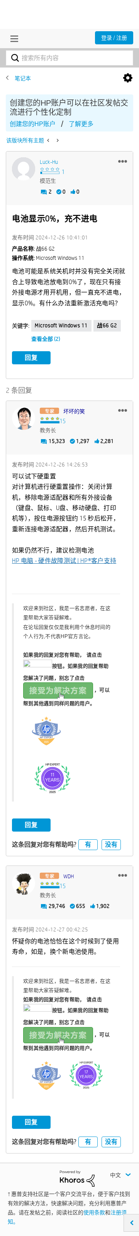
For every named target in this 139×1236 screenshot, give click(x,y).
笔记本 (23, 78)
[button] (122, 161)
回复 (31, 358)
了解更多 (81, 124)
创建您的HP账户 (33, 124)
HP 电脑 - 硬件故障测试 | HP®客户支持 (64, 561)
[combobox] (69, 58)
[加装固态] (49, 140)
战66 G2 (107, 325)
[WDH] (23, 883)
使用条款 (94, 1212)
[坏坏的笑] (23, 418)
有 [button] (88, 844)
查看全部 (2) (45, 338)
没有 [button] (111, 844)
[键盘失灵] (57, 140)
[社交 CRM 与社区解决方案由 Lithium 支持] (77, 1178)
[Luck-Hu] (23, 168)
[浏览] (12, 38)
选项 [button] (128, 78)
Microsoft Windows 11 (61, 325)
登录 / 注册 (114, 37)
